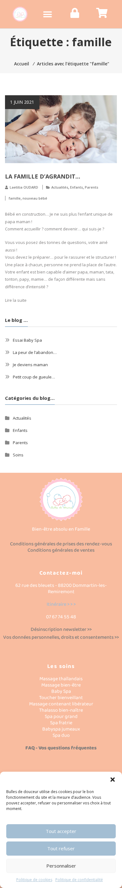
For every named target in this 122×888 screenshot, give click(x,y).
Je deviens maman (30, 364)
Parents (91, 187)
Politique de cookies (34, 879)
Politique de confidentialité (79, 879)
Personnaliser (61, 866)
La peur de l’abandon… (35, 352)
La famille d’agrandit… (42, 176)
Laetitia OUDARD (24, 187)
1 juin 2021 (22, 102)
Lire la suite (16, 300)
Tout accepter (61, 831)
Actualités (59, 187)
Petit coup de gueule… (34, 377)
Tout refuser (61, 848)
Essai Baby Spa (27, 340)
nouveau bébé (35, 198)
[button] (112, 779)
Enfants (76, 187)
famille (15, 198)
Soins (18, 455)
